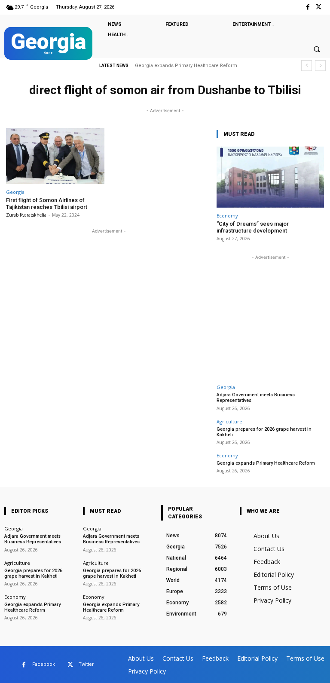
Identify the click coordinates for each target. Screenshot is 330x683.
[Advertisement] (270, 315)
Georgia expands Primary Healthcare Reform (186, 65)
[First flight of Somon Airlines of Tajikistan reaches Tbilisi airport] (55, 156)
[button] (317, 49)
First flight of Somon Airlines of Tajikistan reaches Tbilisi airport (46, 203)
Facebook (43, 664)
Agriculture (229, 421)
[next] (320, 65)
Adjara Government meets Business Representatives (32, 539)
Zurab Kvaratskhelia (26, 215)
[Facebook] (307, 7)
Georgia (15, 192)
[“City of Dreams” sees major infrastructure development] (270, 177)
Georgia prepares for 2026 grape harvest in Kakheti (264, 432)
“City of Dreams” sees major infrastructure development (253, 227)
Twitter (86, 664)
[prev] (306, 65)
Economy (227, 215)
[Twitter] (318, 7)
